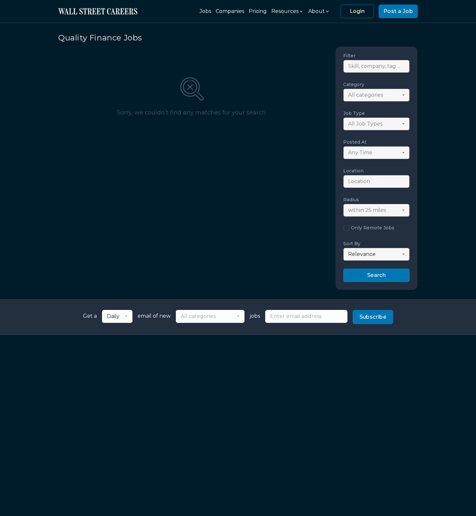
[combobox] (376, 95)
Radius (351, 200)
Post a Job (398, 11)
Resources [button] (285, 11)
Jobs (205, 11)
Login (357, 11)
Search (376, 275)
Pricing (258, 11)
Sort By (351, 244)
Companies (230, 11)
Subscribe (373, 317)
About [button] (316, 11)
